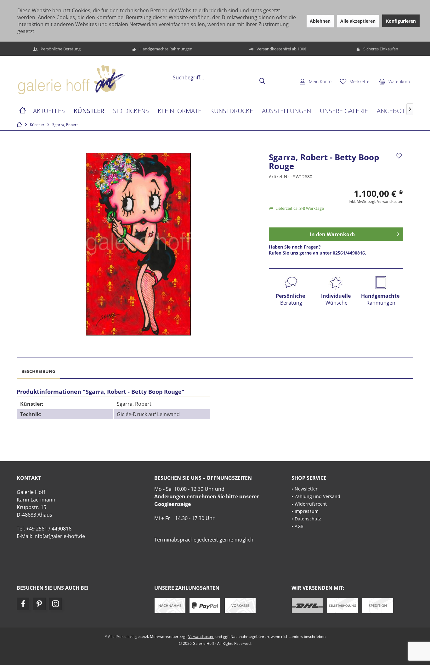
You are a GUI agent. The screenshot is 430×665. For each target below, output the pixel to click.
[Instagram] (55, 604)
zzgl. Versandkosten (385, 201)
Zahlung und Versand (317, 496)
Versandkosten (201, 636)
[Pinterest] (39, 604)
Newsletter (306, 489)
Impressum (307, 511)
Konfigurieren (401, 21)
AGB (299, 526)
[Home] (23, 111)
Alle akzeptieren (358, 21)
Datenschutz (308, 519)
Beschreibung (38, 371)
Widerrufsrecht (311, 504)
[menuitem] (394, 81)
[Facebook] (23, 604)
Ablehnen (320, 21)
